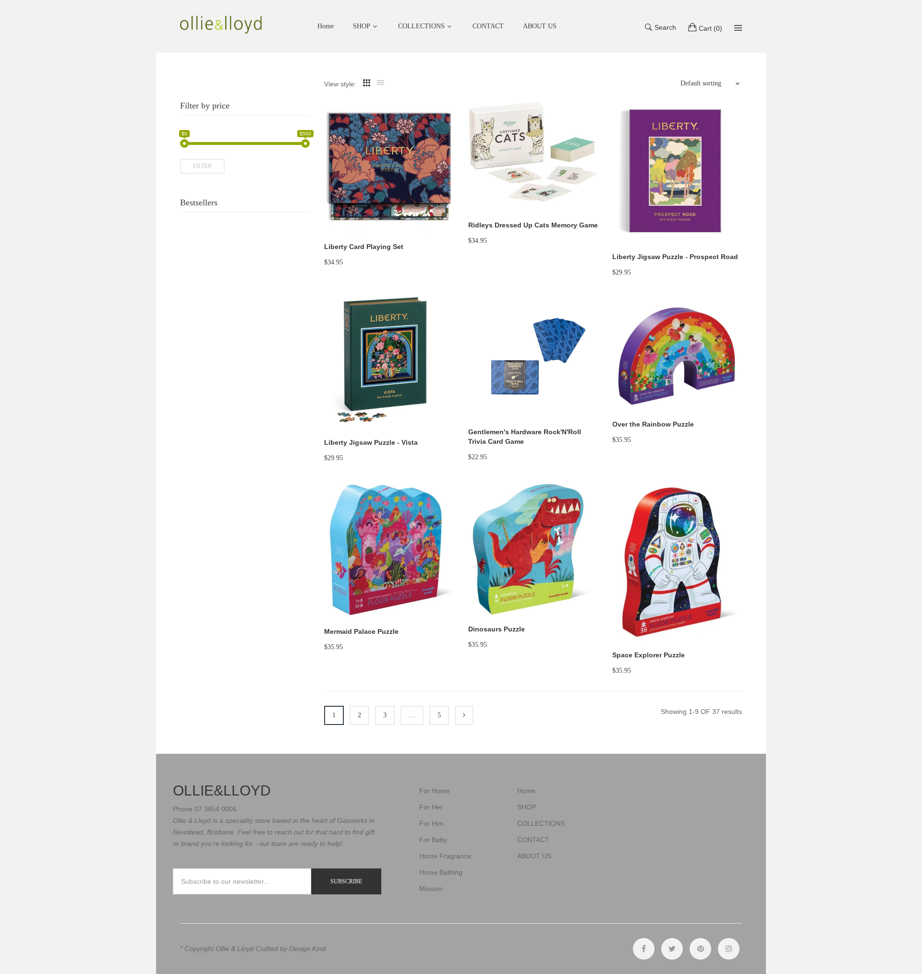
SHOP (361, 26)
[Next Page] (464, 715)
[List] (380, 83)
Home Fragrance (445, 856)
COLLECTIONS (421, 26)
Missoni (430, 888)
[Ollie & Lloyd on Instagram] (729, 949)
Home (526, 791)
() (710, 28)
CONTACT (533, 839)
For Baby (433, 839)
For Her (431, 807)
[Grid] (366, 83)
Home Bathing (440, 872)
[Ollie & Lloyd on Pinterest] (700, 949)
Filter (202, 166)
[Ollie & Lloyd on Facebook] (644, 949)
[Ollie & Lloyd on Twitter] (672, 949)
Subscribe (346, 881)
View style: (340, 84)
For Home (434, 791)
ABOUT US (534, 856)
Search (665, 27)
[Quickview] (451, 216)
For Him (431, 823)
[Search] (738, 28)
